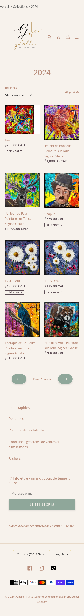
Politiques (16, 418)
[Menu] (76, 36)
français (59, 554)
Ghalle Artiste (24, 596)
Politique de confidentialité (29, 430)
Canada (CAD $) (29, 554)
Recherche (16, 458)
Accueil (4, 6)
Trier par (11, 88)
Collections (20, 6)
